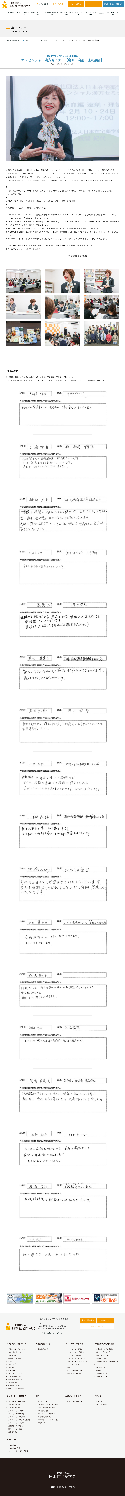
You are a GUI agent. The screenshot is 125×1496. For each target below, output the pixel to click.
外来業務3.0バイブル (14, 1426)
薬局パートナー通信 (14, 1429)
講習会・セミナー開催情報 (113, 4)
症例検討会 (99, 1370)
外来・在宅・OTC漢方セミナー (47, 1414)
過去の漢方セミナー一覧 (49, 40)
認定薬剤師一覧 (100, 1373)
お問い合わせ (42, 4)
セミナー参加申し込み (73, 1370)
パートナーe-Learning (15, 1414)
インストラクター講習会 (74, 1352)
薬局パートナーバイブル (16, 1423)
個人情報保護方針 (13, 1385)
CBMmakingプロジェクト (113, 13)
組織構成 (10, 1361)
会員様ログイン (58, 4)
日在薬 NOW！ (100, 1367)
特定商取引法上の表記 (15, 1389)
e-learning (93, 4)
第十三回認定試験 (101, 1355)
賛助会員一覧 (12, 1382)
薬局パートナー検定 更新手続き (18, 1420)
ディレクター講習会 (72, 1355)
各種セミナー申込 (13, 1408)
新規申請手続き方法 (102, 1352)
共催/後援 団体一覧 (14, 1379)
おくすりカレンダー (14, 1373)
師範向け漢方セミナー (44, 1417)
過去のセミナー (100, 1376)
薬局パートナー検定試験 (16, 1417)
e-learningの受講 (13, 1448)
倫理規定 (10, 1367)
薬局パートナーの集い (15, 1411)
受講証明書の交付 (24, 13)
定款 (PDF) (11, 1364)
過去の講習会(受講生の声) (74, 1373)
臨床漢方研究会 (42, 1411)
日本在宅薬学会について (11, 13)
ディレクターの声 (71, 1364)
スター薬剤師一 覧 (13, 1352)
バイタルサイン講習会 (37, 13)
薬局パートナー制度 (14, 1405)
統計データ (69, 1367)
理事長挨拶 (11, 1355)
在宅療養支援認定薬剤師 (51, 13)
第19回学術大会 (100, 1405)
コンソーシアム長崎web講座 (17, 1451)
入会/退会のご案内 (13, 1376)
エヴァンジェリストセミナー (75, 1358)
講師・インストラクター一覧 (75, 1361)
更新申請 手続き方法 (102, 1358)
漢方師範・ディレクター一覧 (46, 1420)
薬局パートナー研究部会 (66, 13)
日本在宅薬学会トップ (13, 40)
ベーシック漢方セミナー (45, 1408)
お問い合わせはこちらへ (50, 1333)
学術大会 (101, 14)
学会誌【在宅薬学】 (14, 1358)
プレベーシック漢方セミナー (46, 1405)
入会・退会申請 (76, 4)
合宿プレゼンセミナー (90, 13)
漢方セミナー (78, 13)
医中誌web (11, 1370)
